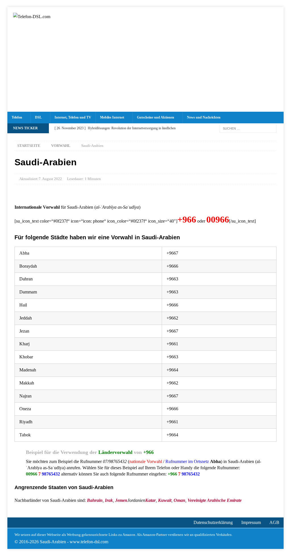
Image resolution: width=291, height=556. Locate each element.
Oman (179, 500)
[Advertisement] (145, 69)
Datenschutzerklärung (213, 522)
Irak (109, 500)
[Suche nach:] (248, 128)
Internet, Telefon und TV (73, 117)
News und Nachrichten (204, 117)
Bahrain (95, 500)
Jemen (121, 500)
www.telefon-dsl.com (89, 541)
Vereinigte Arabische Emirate (215, 500)
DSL (38, 117)
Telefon (17, 117)
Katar (150, 500)
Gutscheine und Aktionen (155, 117)
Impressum (251, 522)
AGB (274, 522)
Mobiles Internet (112, 117)
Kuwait (164, 500)
